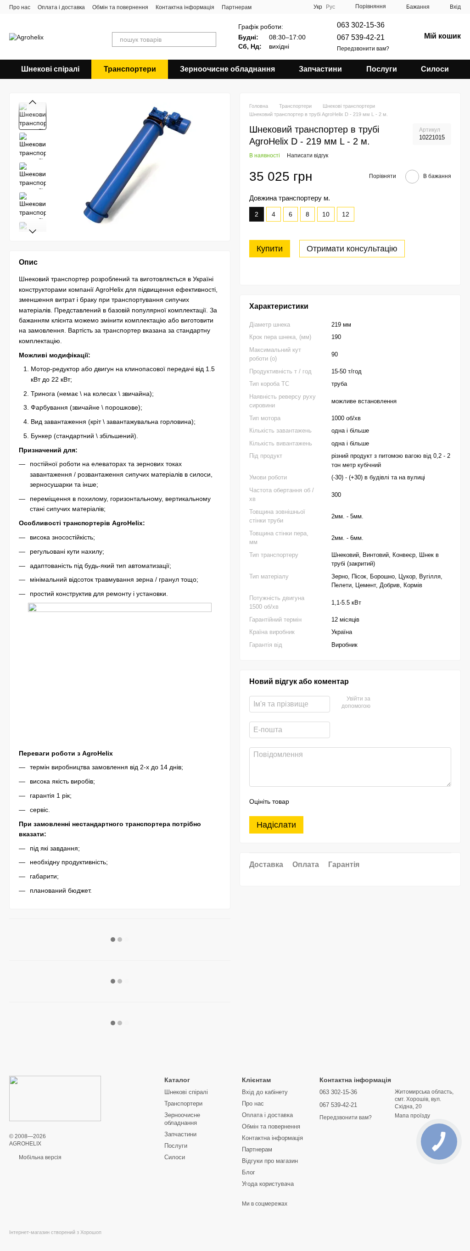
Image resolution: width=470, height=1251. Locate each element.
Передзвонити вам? (363, 48)
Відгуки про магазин (270, 1160)
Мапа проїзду (412, 1115)
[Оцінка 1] (304, 801)
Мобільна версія (39, 1157)
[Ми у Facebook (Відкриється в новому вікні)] (276, 7)
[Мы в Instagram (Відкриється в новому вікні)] (298, 7)
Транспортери (130, 69)
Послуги (381, 69)
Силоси (435, 69)
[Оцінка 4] (348, 801)
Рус (330, 7)
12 (345, 214)
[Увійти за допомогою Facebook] (380, 702)
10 (326, 214)
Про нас (19, 7)
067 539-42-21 (361, 37)
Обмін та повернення (120, 7)
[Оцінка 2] (319, 801)
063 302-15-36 (361, 25)
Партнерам (237, 7)
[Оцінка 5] (363, 801)
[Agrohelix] (55, 1098)
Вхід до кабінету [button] (265, 1092)
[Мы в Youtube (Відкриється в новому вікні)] (287, 7)
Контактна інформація (185, 7)
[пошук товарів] (208, 39)
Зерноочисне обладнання (227, 69)
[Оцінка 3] (333, 801)
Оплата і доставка (61, 7)
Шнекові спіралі (50, 69)
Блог (248, 1172)
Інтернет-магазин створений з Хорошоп (55, 1232)
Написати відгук (307, 155)
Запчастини (320, 69)
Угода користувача (268, 1183)
